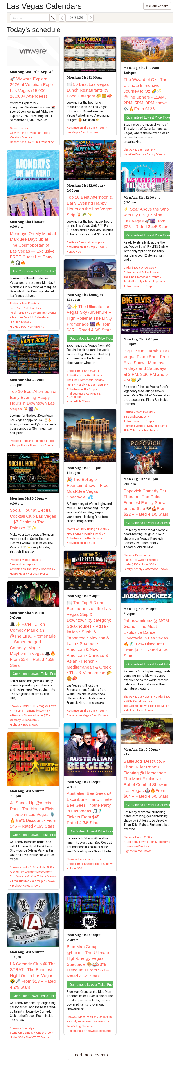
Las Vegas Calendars (44, 6)
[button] (52, 18)
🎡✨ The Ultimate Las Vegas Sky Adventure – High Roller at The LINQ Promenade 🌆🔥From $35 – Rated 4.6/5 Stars (89, 318)
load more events (90, 1054)
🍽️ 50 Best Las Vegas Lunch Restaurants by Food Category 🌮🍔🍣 (89, 90)
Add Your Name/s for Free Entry (34, 271)
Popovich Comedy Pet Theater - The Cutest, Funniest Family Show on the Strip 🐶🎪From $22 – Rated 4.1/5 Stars (146, 503)
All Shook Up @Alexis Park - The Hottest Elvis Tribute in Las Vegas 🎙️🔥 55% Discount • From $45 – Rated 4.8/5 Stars (33, 814)
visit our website (157, 6)
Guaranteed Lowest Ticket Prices (34, 673)
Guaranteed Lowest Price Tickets (34, 995)
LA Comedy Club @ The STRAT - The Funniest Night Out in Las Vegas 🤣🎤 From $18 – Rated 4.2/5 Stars (33, 975)
